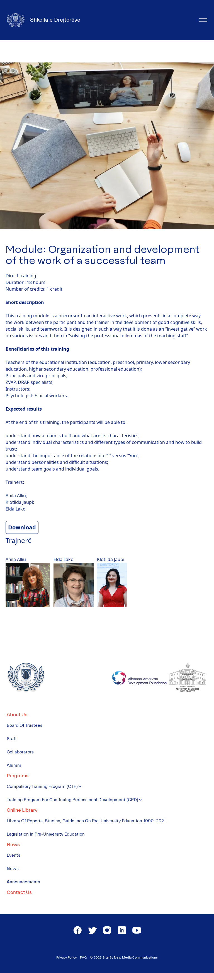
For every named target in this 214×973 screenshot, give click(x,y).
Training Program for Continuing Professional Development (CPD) (72, 799)
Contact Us (19, 892)
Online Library (22, 810)
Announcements (23, 881)
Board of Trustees (24, 725)
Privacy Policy (66, 957)
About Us (17, 715)
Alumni (14, 765)
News (13, 845)
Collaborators (20, 752)
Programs (17, 776)
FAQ (83, 957)
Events (13, 855)
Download (22, 527)
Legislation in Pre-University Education (46, 834)
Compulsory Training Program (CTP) (42, 786)
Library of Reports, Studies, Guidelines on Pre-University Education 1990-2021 (86, 820)
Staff (12, 738)
